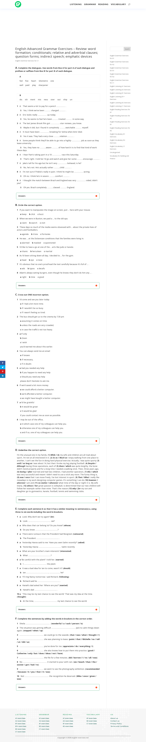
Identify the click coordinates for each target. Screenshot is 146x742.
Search (127, 49)
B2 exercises (20, 729)
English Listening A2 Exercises (120, 90)
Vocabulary (118, 4)
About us (114, 718)
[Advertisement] (73, 25)
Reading (103, 4)
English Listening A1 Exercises (120, 86)
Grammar (90, 4)
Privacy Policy (116, 724)
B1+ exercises (20, 726)
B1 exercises (20, 724)
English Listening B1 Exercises (120, 93)
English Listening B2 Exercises (120, 103)
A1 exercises (20, 718)
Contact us (114, 721)
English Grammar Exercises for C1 (27, 61)
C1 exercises (20, 732)
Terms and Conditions (119, 726)
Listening (76, 4)
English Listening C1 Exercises (120, 106)
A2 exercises (20, 721)
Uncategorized (115, 152)
